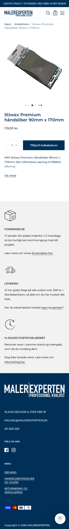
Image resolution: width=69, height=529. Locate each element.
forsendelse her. (42, 253)
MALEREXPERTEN (38, 525)
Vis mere (10, 175)
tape (44, 307)
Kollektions (22, 24)
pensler (57, 307)
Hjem (7, 24)
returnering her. (14, 362)
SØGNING (10, 472)
